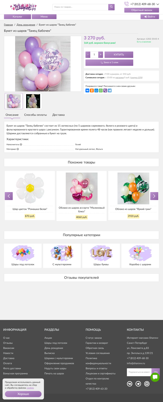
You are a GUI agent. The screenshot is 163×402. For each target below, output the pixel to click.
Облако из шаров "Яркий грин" (133, 209)
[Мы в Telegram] (138, 385)
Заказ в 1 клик (111, 62)
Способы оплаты (35, 115)
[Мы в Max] (147, 385)
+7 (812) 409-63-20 (96, 389)
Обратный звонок (141, 10)
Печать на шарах (54, 373)
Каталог (17, 16)
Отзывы (8, 343)
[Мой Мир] (96, 90)
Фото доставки (12, 368)
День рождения (53, 348)
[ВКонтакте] (87, 90)
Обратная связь (95, 348)
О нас (6, 338)
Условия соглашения (98, 353)
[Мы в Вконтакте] (129, 385)
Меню (44, 16)
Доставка (58, 115)
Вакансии (8, 348)
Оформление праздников (59, 363)
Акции (48, 338)
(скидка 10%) (136, 78)
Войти (151, 16)
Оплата (7, 363)
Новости (8, 353)
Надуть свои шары (55, 368)
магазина (119, 78)
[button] (23, 394)
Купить (119, 54)
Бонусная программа (15, 373)
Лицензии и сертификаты (101, 373)
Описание (12, 115)
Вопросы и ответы (96, 368)
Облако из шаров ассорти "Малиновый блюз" (82, 210)
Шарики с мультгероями (58, 358)
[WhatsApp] (101, 90)
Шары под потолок (55, 343)
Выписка (49, 353)
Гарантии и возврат (97, 343)
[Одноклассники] (92, 90)
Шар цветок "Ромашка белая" (30, 209)
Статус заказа (94, 338)
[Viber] (105, 90)
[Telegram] (110, 90)
